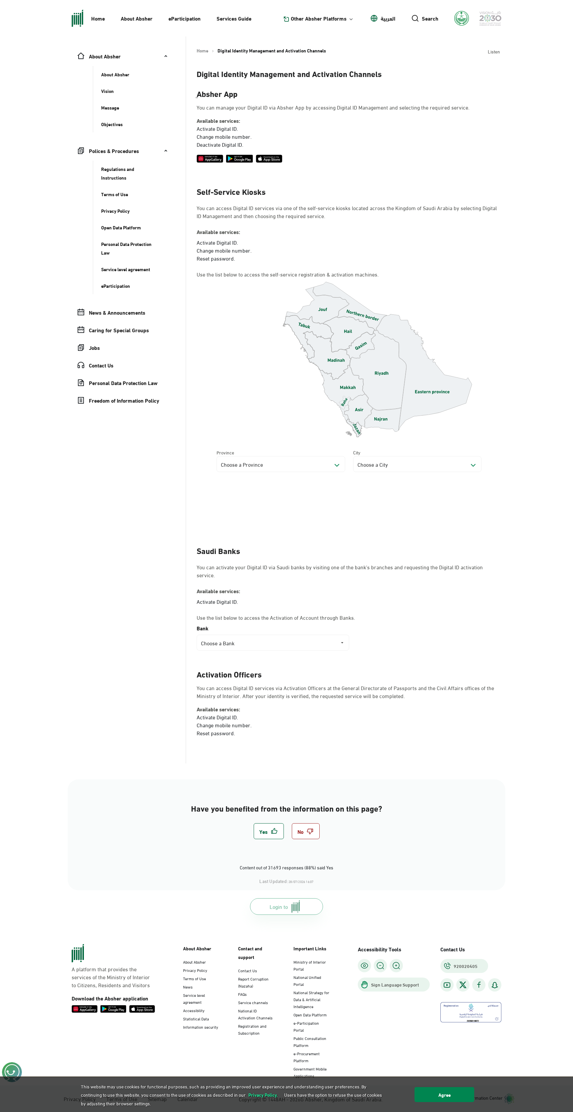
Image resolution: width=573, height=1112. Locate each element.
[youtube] (447, 985)
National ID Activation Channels (255, 1014)
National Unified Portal (307, 980)
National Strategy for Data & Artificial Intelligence (311, 999)
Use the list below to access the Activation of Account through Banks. (276, 617)
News (188, 986)
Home (98, 18)
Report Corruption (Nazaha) (253, 982)
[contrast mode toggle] (364, 966)
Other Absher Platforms (318, 18)
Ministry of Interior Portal (309, 965)
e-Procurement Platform (306, 1057)
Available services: (218, 120)
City (356, 452)
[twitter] (463, 985)
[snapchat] (495, 985)
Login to (279, 906)
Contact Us (247, 970)
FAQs (242, 993)
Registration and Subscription (252, 1029)
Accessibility (194, 1010)
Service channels (253, 1002)
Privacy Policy (195, 970)
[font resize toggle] (380, 966)
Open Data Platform (310, 1014)
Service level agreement (194, 998)
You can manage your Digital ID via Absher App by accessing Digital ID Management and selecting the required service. (333, 107)
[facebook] (479, 985)
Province (225, 452)
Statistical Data (196, 1018)
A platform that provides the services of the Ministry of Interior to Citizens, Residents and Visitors (111, 977)
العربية (388, 18)
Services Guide (234, 18)
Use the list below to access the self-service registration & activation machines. (288, 274)
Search (430, 18)
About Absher (137, 18)
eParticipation (184, 18)
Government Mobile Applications (310, 1072)
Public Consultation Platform (309, 1041)
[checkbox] (269, 831)
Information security (200, 1026)
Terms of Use (194, 978)
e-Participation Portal (306, 1026)
